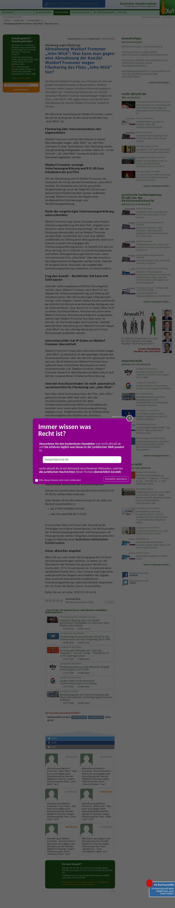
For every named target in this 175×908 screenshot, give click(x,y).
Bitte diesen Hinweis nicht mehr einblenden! (60, 480)
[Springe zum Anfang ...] (168, 901)
